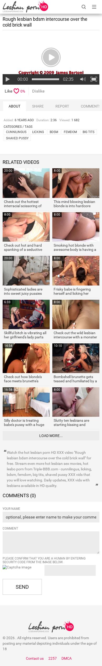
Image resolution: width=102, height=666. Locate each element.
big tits (88, 132)
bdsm (54, 132)
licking (38, 132)
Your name (11, 509)
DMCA (66, 658)
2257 (52, 658)
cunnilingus (16, 132)
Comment (10, 528)
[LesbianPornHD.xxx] (25, 7)
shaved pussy (17, 138)
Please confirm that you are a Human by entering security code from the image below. (44, 560)
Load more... (51, 436)
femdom (70, 132)
